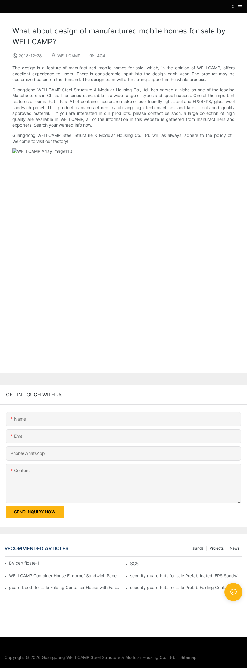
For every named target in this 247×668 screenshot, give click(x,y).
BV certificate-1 (24, 563)
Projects (217, 548)
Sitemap (187, 657)
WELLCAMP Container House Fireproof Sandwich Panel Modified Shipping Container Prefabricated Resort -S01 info (65, 575)
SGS (134, 563)
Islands (197, 548)
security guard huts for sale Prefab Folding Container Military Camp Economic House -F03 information (186, 587)
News (234, 548)
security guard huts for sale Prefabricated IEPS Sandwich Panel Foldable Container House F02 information (186, 575)
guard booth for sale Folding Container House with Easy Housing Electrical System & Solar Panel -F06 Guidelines (65, 587)
